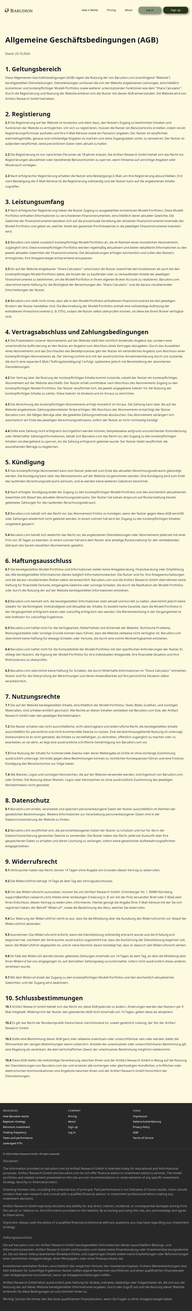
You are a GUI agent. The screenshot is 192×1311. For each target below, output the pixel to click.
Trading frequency (14, 1132)
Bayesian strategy (14, 1121)
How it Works (90, 10)
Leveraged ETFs (12, 1143)
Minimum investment (16, 1127)
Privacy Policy (141, 1127)
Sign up (176, 10)
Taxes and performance (18, 1138)
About (128, 10)
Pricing (111, 10)
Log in (150, 10)
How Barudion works (16, 1116)
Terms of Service (143, 1138)
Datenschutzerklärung (147, 1121)
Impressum (140, 1116)
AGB (135, 1132)
